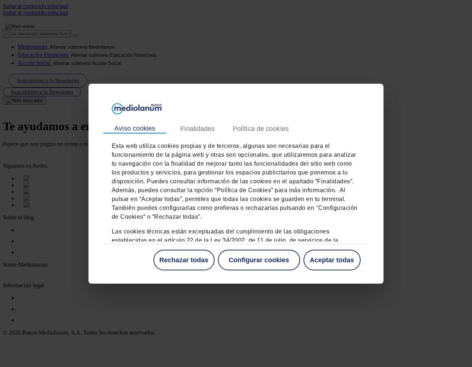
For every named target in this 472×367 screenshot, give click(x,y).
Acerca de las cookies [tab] (260, 128)
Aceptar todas (332, 259)
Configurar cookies (259, 259)
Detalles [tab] (197, 128)
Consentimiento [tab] (134, 129)
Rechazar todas (183, 259)
